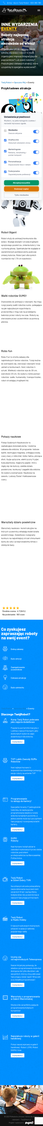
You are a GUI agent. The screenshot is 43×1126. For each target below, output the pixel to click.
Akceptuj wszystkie (21, 183)
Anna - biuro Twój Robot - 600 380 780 (24, 2)
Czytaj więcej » (17, 742)
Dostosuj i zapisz (21, 189)
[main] (21, 550)
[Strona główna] (14, 10)
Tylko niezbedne (21, 195)
